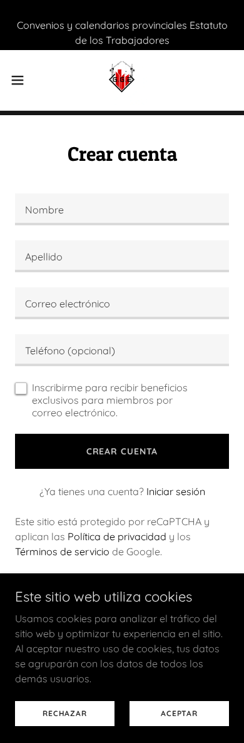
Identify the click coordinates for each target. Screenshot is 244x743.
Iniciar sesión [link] (175, 491)
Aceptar (179, 713)
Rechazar (64, 713)
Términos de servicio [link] (62, 551)
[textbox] (122, 209)
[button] (22, 80)
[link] (122, 80)
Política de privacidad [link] (117, 536)
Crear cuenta (122, 451)
